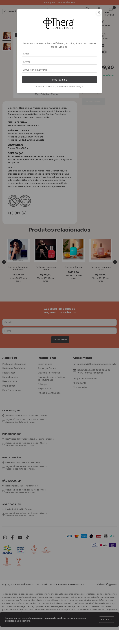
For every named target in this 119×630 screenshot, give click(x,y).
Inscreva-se (59, 79)
